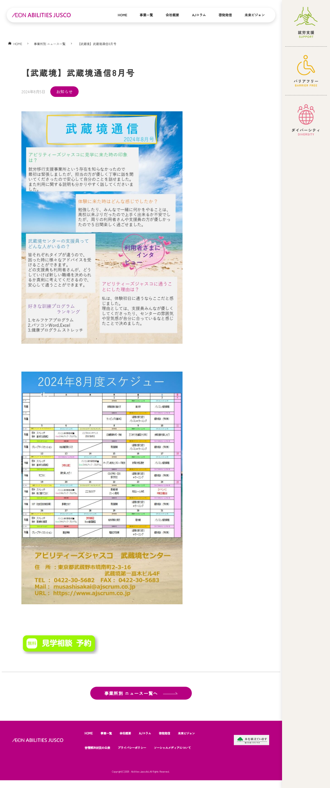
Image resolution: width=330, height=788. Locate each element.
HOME (89, 733)
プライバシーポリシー (132, 747)
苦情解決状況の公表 (97, 747)
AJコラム (199, 14)
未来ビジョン (255, 14)
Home (122, 14)
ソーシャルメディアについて (172, 747)
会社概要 (172, 14)
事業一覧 (146, 14)
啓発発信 (225, 14)
